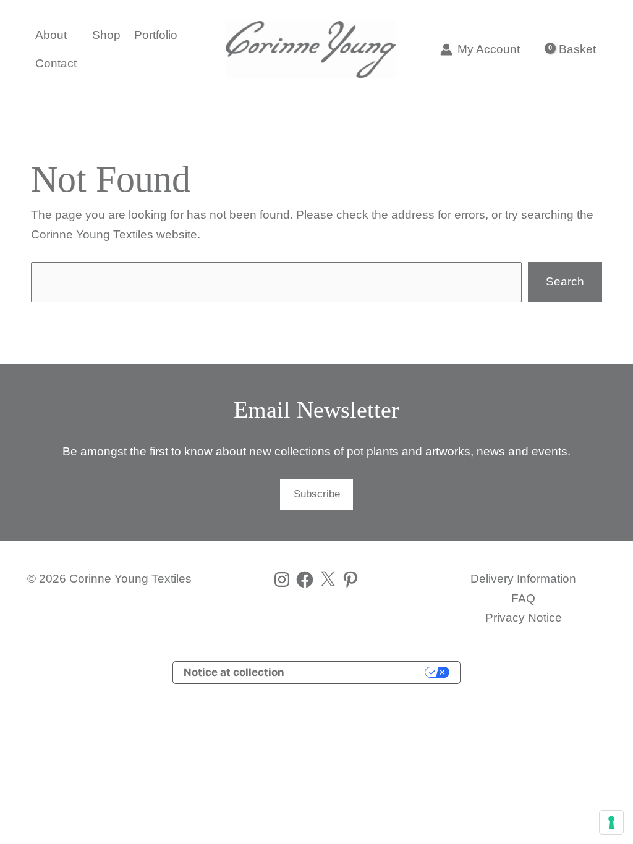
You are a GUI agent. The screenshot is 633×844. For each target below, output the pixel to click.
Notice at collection (234, 672)
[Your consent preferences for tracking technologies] (611, 822)
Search (565, 281)
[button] (72, 35)
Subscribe (317, 494)
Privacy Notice (523, 617)
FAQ (523, 598)
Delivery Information (523, 578)
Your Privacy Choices (361, 672)
